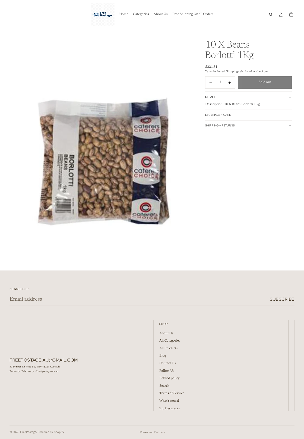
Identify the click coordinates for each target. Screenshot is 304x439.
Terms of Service (171, 393)
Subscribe (282, 299)
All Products (168, 348)
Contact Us (167, 363)
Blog (162, 355)
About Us (166, 333)
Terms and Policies (152, 432)
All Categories (169, 341)
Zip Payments (169, 408)
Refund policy (169, 378)
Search (164, 386)
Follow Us (166, 371)
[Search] (271, 14)
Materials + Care (218, 115)
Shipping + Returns (220, 126)
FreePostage (28, 432)
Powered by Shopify (51, 432)
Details (210, 97)
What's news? (169, 401)
